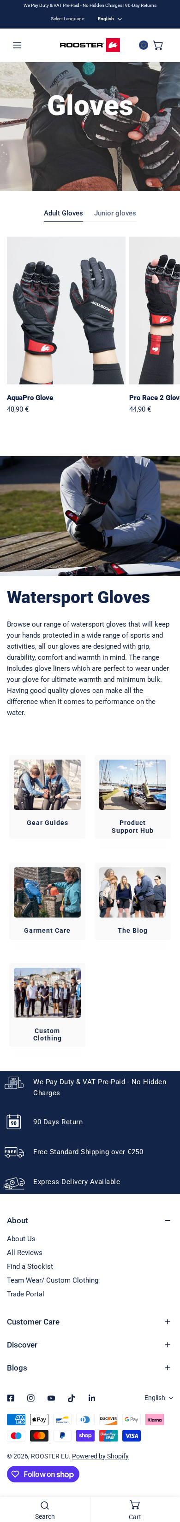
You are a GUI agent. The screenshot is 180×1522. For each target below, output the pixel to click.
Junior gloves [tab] (115, 213)
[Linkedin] (92, 1398)
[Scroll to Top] (163, 1473)
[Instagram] (31, 1398)
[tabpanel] (90, 326)
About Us (21, 1239)
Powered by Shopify (100, 1456)
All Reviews (24, 1253)
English (106, 18)
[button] (158, 45)
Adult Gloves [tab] (63, 213)
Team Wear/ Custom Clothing (52, 1280)
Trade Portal (25, 1294)
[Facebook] (10, 1398)
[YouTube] (51, 1398)
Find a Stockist (30, 1266)
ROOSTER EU (50, 1456)
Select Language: (68, 18)
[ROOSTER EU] (90, 45)
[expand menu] (17, 45)
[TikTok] (71, 1398)
